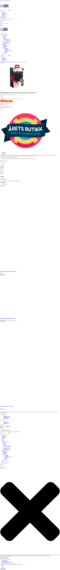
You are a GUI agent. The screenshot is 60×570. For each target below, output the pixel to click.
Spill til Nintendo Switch (7, 41)
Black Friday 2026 (6, 418)
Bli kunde (4, 17)
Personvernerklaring (6, 423)
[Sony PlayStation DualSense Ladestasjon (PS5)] (21, 228)
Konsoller (5, 415)
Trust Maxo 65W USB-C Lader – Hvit (6, 406)
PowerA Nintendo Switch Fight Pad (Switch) (7, 318)
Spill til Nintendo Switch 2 (7, 449)
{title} (3, 565)
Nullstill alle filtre (2, 178)
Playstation (5, 444)
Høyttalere (5, 53)
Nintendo (3, 14)
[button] (2, 274)
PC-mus (6, 458)
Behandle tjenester (4, 561)
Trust (1, 407)
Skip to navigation (2, 0)
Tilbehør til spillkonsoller (8, 40)
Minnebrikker (7, 49)
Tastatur (6, 52)
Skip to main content (7, 0)
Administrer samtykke (3, 568)
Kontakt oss (5, 421)
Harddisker (6, 455)
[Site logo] (4, 9)
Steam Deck (3, 13)
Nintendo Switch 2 (4, 12)
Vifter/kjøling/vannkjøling (8, 50)
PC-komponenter (6, 48)
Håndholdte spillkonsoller (7, 39)
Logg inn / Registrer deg (5, 462)
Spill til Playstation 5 (6, 42)
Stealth (1, 90)
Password (2, 20)
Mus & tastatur (5, 457)
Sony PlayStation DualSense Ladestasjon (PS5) (8, 271)
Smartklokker (5, 452)
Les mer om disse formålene (5, 562)
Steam (4, 37)
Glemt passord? (2, 23)
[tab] (3, 152)
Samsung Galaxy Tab (5, 436)
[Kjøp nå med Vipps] (6, 101)
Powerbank (5, 46)
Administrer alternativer (5, 560)
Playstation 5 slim (4, 15)
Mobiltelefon (5, 45)
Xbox (4, 38)
